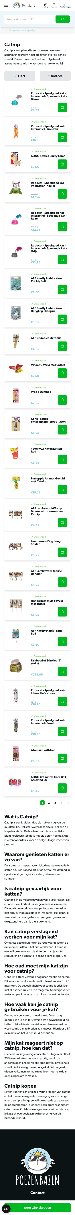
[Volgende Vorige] (68, 802)
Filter (21, 76)
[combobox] (37, 19)
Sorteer (56, 76)
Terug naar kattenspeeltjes (22, 30)
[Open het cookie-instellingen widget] (6, 1208)
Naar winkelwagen (37, 1208)
